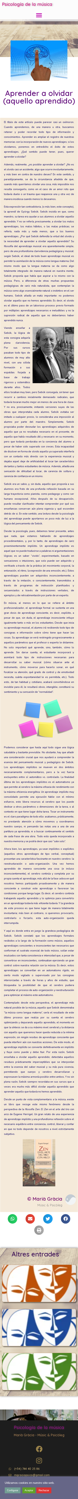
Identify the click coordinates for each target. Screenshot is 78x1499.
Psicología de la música (27, 4)
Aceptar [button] (29, 1490)
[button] (39, 15)
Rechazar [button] (44, 1490)
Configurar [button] (12, 1490)
